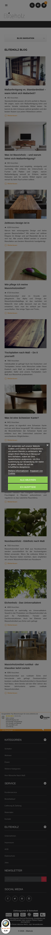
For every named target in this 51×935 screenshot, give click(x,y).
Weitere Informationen (18, 470)
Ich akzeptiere (28, 487)
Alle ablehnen (28, 479)
